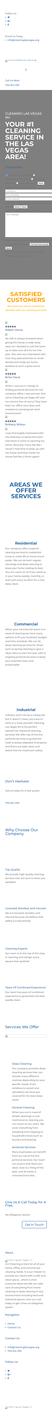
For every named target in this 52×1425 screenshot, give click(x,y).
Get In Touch (34, 1224)
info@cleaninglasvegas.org (23, 40)
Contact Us (14, 1327)
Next (41, 183)
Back (17, 207)
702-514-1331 (12, 85)
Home (11, 1323)
